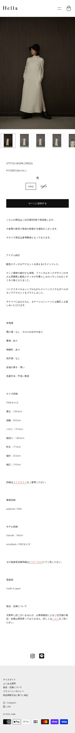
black (44, 186)
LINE (8, 706)
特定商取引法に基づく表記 (15, 695)
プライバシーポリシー (13, 691)
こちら (55, 618)
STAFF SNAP (36, 562)
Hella (13, 714)
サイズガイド (20, 482)
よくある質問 (9, 683)
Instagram (11, 702)
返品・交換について (12, 687)
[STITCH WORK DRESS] (8, 140)
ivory (31, 186)
